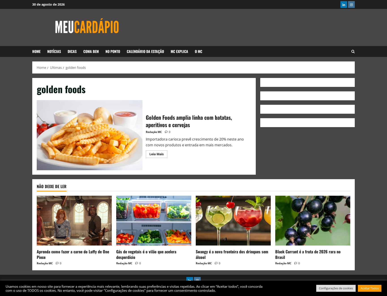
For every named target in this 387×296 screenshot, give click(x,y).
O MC (198, 51)
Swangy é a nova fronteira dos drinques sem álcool (232, 254)
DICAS (72, 51)
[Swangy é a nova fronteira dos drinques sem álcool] (233, 221)
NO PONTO (112, 51)
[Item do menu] (343, 4)
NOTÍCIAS (54, 51)
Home (36, 51)
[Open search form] (353, 51)
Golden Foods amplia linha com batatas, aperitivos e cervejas (89, 135)
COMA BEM (91, 51)
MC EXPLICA (179, 51)
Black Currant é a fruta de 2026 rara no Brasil (308, 254)
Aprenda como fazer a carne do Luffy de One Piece (73, 254)
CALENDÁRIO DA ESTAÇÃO (145, 51)
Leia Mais (158, 153)
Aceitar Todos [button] (370, 288)
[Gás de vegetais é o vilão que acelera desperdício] (153, 221)
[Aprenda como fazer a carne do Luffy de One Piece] (74, 221)
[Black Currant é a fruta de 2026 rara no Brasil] (312, 221)
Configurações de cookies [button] (336, 288)
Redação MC (154, 132)
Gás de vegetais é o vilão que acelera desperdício (146, 254)
